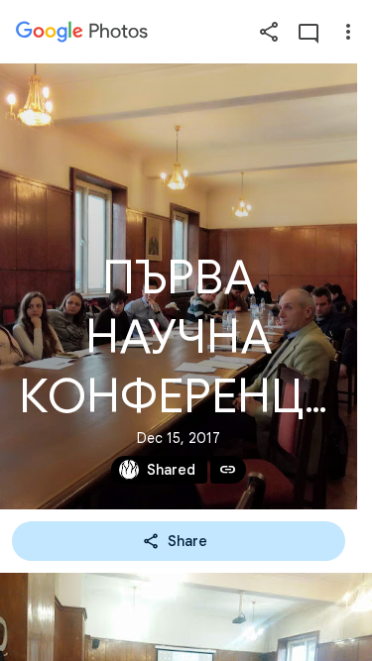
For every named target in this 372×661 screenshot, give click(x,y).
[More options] (348, 32)
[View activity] (308, 32)
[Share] (269, 32)
